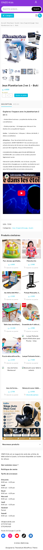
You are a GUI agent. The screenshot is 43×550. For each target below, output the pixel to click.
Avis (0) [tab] (16, 104)
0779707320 (6, 524)
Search (36, 9)
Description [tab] (6, 104)
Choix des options (32, 395)
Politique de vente (9, 469)
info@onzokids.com (8, 522)
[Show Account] (36, 2)
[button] (37, 32)
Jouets (17, 23)
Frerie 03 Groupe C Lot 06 (11, 531)
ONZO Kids (7, 2)
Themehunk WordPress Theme (26, 548)
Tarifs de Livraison (9, 474)
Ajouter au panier (21, 95)
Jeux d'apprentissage (27, 23)
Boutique (10, 23)
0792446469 (6, 526)
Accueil (3, 23)
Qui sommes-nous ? (9, 465)
